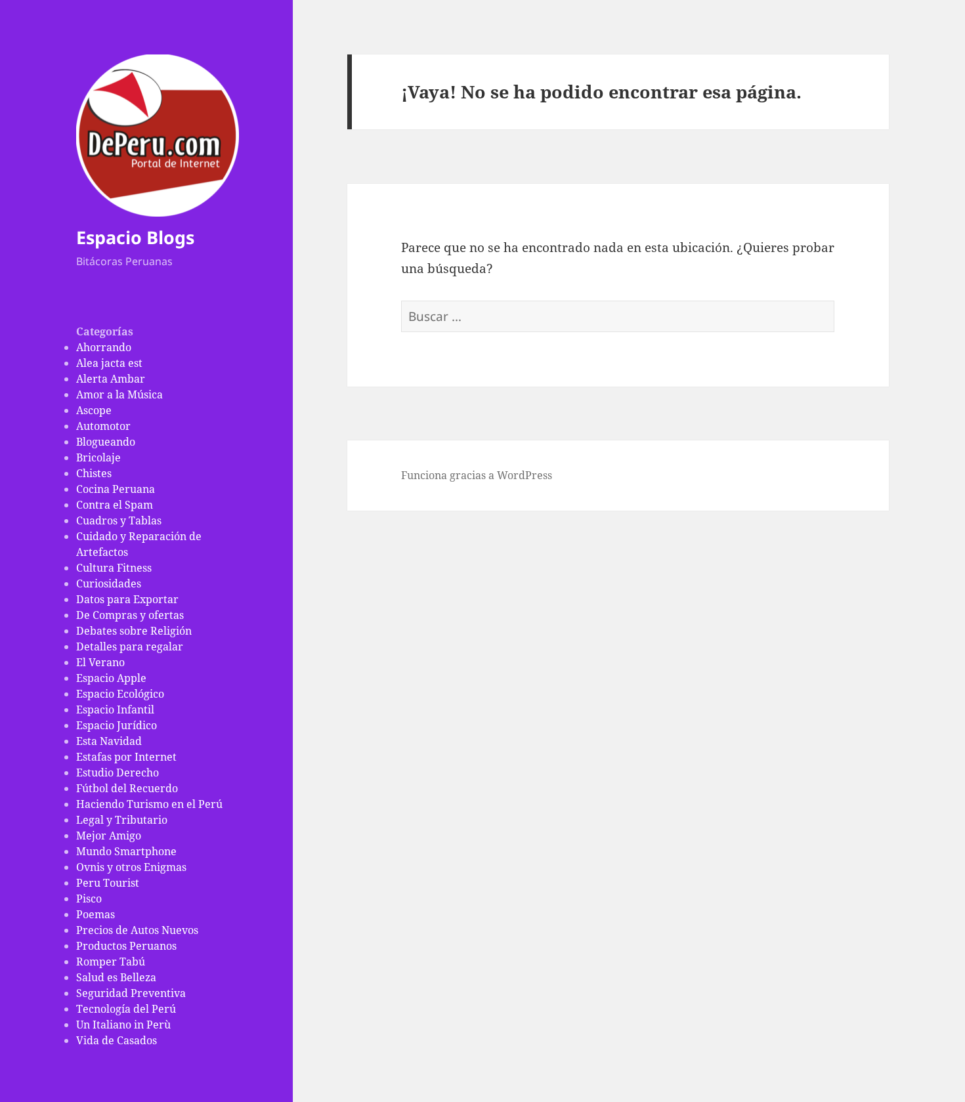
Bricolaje (98, 457)
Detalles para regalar (129, 646)
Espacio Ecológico (120, 694)
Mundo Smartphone (126, 851)
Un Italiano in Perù (123, 1024)
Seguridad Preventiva (131, 993)
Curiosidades (108, 583)
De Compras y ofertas (130, 615)
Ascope (94, 410)
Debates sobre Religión (134, 631)
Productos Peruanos (126, 946)
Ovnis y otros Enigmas (131, 867)
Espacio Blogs (135, 237)
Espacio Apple (111, 678)
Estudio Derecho (117, 772)
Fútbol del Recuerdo (127, 788)
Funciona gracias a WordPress (476, 475)
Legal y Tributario (121, 820)
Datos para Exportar (127, 599)
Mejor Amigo (108, 835)
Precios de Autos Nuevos (137, 930)
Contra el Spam (114, 505)
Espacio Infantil (115, 709)
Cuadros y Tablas (118, 520)
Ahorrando (103, 347)
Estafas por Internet (126, 757)
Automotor (103, 426)
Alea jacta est (109, 363)
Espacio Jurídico (116, 725)
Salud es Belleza (116, 977)
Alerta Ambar (110, 378)
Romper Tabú (110, 961)
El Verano (100, 662)
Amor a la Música (119, 394)
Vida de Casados (116, 1040)
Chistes (94, 473)
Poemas (95, 914)
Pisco (89, 898)
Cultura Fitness (114, 568)
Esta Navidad (109, 741)
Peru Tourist (107, 883)
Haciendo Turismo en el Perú (149, 804)
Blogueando (105, 441)
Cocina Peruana (115, 489)
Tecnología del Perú (126, 1009)
